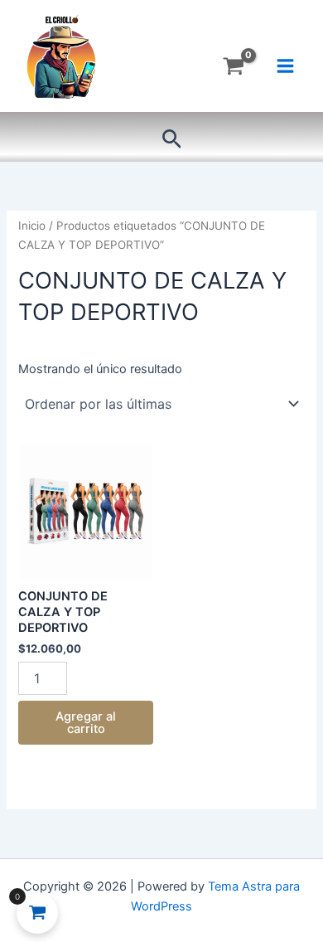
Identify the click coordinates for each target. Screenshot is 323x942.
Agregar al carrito (85, 722)
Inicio (32, 225)
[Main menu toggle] (285, 66)
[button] (172, 139)
